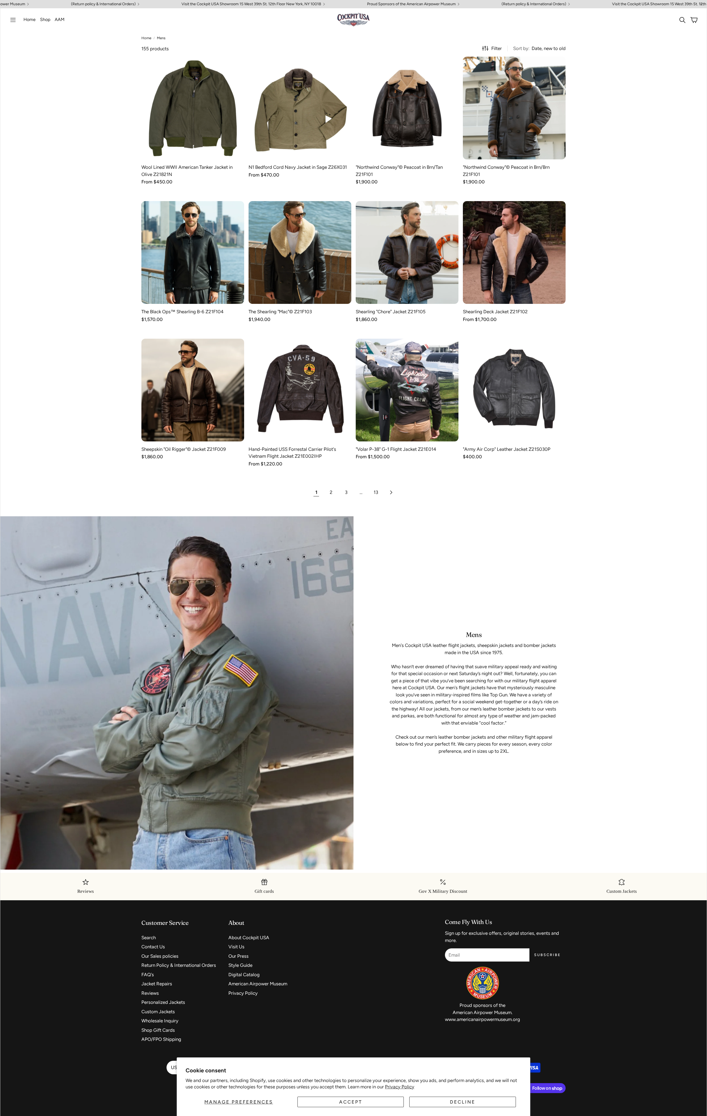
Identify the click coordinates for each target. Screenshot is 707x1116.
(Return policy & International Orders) (434, 4)
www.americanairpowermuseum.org (482, 1019)
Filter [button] (496, 48)
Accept (350, 1102)
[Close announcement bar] (701, 4)
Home (146, 38)
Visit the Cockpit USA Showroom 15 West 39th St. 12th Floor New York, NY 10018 (152, 4)
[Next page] (391, 492)
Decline (462, 1102)
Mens (161, 38)
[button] (13, 20)
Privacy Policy (399, 1086)
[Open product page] (192, 108)
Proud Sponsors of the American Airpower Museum (312, 4)
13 (376, 492)
